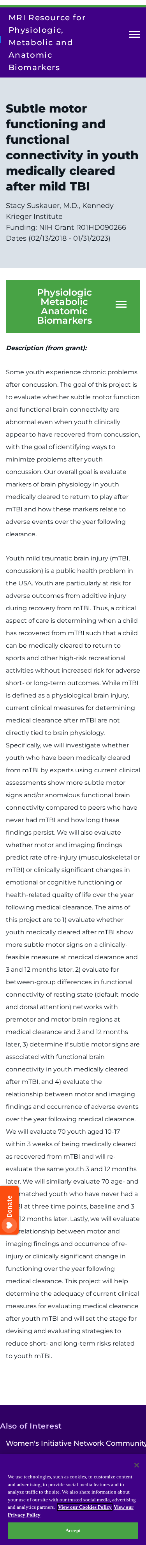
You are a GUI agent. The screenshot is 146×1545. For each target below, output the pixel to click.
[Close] (136, 1465)
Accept (73, 1530)
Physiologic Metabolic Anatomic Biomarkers (64, 306)
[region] (73, 1499)
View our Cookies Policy (85, 1507)
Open (134, 36)
